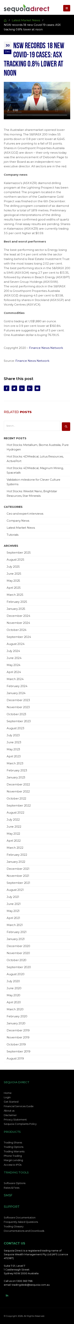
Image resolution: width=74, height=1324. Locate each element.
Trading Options (13, 1146)
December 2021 (18, 869)
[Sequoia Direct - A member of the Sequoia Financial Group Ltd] (26, 8)
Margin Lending (13, 1160)
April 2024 (14, 672)
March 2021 (15, 925)
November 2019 (18, 1037)
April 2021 (13, 918)
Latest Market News (21, 527)
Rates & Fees (11, 1187)
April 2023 (14, 756)
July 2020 (13, 981)
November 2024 (18, 623)
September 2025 (19, 552)
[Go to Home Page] (5, 20)
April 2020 (14, 1002)
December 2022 (18, 784)
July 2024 (13, 651)
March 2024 (15, 679)
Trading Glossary (14, 1226)
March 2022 (15, 847)
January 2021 (16, 939)
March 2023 (15, 763)
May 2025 (13, 580)
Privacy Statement (15, 1119)
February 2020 (17, 1016)
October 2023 (16, 714)
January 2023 (16, 777)
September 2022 (19, 805)
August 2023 (15, 728)
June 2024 (14, 658)
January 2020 (16, 1023)
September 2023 (19, 721)
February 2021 (17, 932)
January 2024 (16, 693)
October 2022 (16, 798)
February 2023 (17, 770)
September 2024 (19, 637)
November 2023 (18, 707)
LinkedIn (22, 388)
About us (9, 1110)
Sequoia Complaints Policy (20, 1123)
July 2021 (13, 897)
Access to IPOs (12, 1164)
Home (8, 1092)
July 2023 (13, 735)
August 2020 (15, 974)
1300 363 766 (24, 1280)
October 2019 (16, 1044)
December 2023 (18, 700)
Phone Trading (13, 1155)
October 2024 (16, 630)
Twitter (14, 388)
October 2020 (16, 960)
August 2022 (15, 812)
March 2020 (15, 1009)
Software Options (14, 1183)
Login (7, 1097)
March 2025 (15, 594)
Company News (18, 520)
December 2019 (18, 1030)
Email (37, 388)
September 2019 (18, 1051)
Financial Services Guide (19, 1106)
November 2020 (18, 953)
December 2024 (18, 616)
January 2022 (16, 861)
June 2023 (14, 742)
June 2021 (14, 904)
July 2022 (13, 819)
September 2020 (19, 967)
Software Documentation (19, 1217)
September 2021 (18, 883)
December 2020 (18, 946)
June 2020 (14, 988)
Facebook (6, 388)
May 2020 (13, 995)
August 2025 (15, 559)
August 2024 (15, 644)
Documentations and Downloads (24, 1230)
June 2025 (14, 573)
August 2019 (15, 1058)
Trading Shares (13, 1142)
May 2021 (13, 911)
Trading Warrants (14, 1151)
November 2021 (18, 876)
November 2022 (18, 791)
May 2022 (13, 833)
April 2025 (14, 587)
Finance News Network (46, 348)
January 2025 (16, 609)
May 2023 (13, 749)
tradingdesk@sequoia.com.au (31, 1284)
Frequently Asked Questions (21, 1221)
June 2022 (14, 826)
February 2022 (17, 854)
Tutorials (12, 534)
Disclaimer (10, 1115)
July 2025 (13, 566)
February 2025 (17, 602)
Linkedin (7, 1295)
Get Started (11, 1101)
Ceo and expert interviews (25, 513)
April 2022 (14, 840)
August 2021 (15, 890)
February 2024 (17, 686)
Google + (29, 388)
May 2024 (13, 665)
